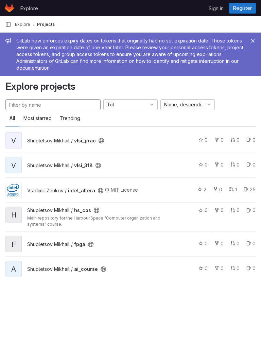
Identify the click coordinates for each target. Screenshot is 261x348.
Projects (46, 24)
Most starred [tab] (37, 118)
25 (253, 189)
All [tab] (12, 118)
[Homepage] (9, 8)
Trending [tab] (70, 118)
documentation (33, 68)
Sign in (216, 8)
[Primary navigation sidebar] (8, 24)
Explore (29, 8)
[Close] (253, 41)
